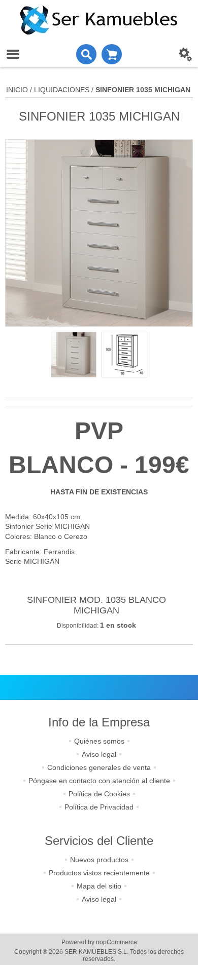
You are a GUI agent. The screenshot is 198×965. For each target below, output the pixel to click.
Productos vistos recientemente (99, 873)
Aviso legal (99, 754)
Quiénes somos (99, 741)
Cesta (112, 54)
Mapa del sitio (99, 886)
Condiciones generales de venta (99, 767)
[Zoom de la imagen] (73, 354)
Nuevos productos (99, 860)
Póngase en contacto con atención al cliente (99, 781)
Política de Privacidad (99, 807)
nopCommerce (116, 942)
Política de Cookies (99, 794)
